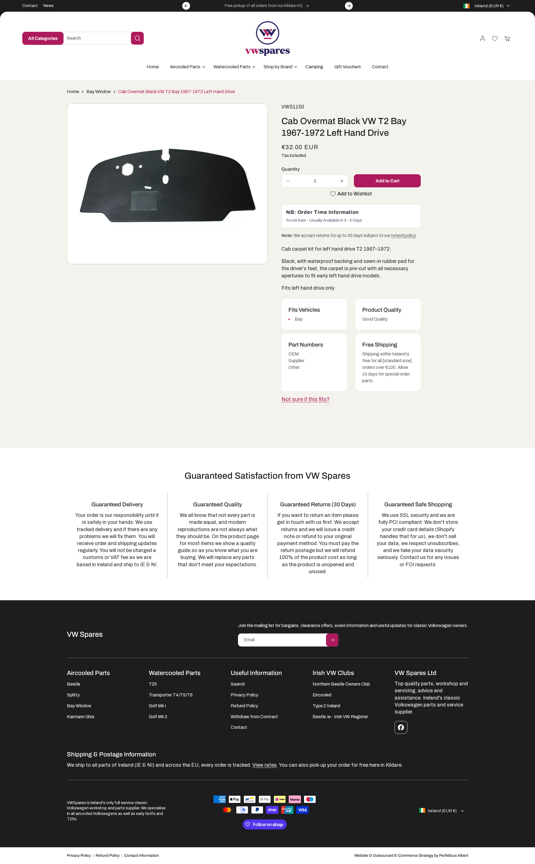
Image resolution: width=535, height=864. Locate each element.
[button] (186, 67)
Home (73, 91)
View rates (264, 765)
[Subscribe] (332, 640)
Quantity (290, 169)
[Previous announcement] (186, 6)
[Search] (137, 38)
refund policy (403, 235)
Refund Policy (108, 855)
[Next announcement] (349, 6)
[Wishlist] (495, 38)
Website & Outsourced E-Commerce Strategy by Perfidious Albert (411, 855)
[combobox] (101, 38)
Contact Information (141, 855)
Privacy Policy (79, 855)
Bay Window (98, 91)
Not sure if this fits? (305, 399)
